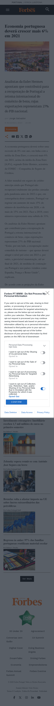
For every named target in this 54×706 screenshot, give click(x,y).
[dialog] (27, 353)
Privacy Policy (43, 412)
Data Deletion (10, 412)
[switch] (43, 352)
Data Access (27, 412)
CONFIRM (16, 402)
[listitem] (27, 346)
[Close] (48, 294)
